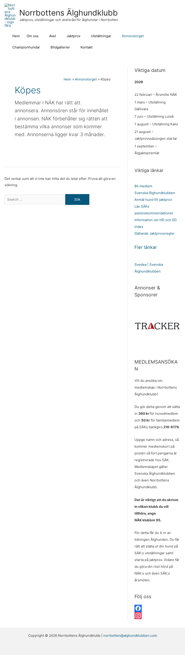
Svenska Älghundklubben (154, 193)
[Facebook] (157, 608)
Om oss (33, 36)
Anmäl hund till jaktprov (153, 199)
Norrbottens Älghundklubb (68, 12)
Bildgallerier (60, 47)
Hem (16, 36)
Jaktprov (73, 36)
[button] (178, 41)
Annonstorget (133, 36)
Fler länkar (145, 247)
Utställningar (101, 36)
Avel (52, 36)
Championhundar (26, 47)
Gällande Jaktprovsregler (154, 233)
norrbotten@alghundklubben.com (130, 635)
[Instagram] (157, 615)
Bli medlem (143, 186)
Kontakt (86, 47)
